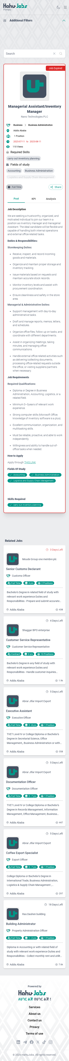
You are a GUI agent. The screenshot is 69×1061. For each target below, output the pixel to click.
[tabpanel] (35, 357)
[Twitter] (38, 1042)
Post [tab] (16, 198)
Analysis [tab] (51, 198)
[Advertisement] (34, 34)
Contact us (35, 1020)
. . (65, 7)
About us (34, 1014)
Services (34, 1007)
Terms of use (34, 1033)
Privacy (34, 1027)
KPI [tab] (34, 198)
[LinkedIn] (18, 1042)
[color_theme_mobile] (58, 7)
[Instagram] (50, 1042)
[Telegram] (25, 1042)
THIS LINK (30, 462)
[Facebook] (31, 1042)
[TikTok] (44, 1042)
